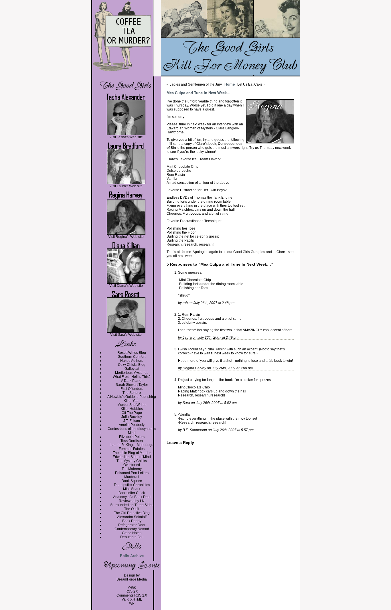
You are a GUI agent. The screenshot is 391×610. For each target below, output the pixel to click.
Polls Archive (132, 556)
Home (229, 84)
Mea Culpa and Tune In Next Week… (198, 93)
